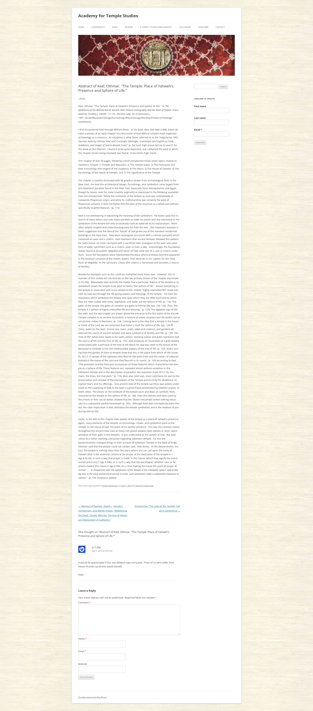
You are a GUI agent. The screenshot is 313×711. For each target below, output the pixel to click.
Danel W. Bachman (144, 485)
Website (82, 664)
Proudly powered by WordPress (92, 697)
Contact (220, 27)
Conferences (98, 27)
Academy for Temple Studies (108, 16)
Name (82, 638)
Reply (81, 574)
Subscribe (203, 27)
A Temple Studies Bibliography (156, 27)
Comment (84, 602)
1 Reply (81, 98)
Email (82, 651)
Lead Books (185, 27)
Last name (200, 118)
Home (81, 27)
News (115, 27)
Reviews (129, 27)
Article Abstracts (110, 485)
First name (200, 106)
